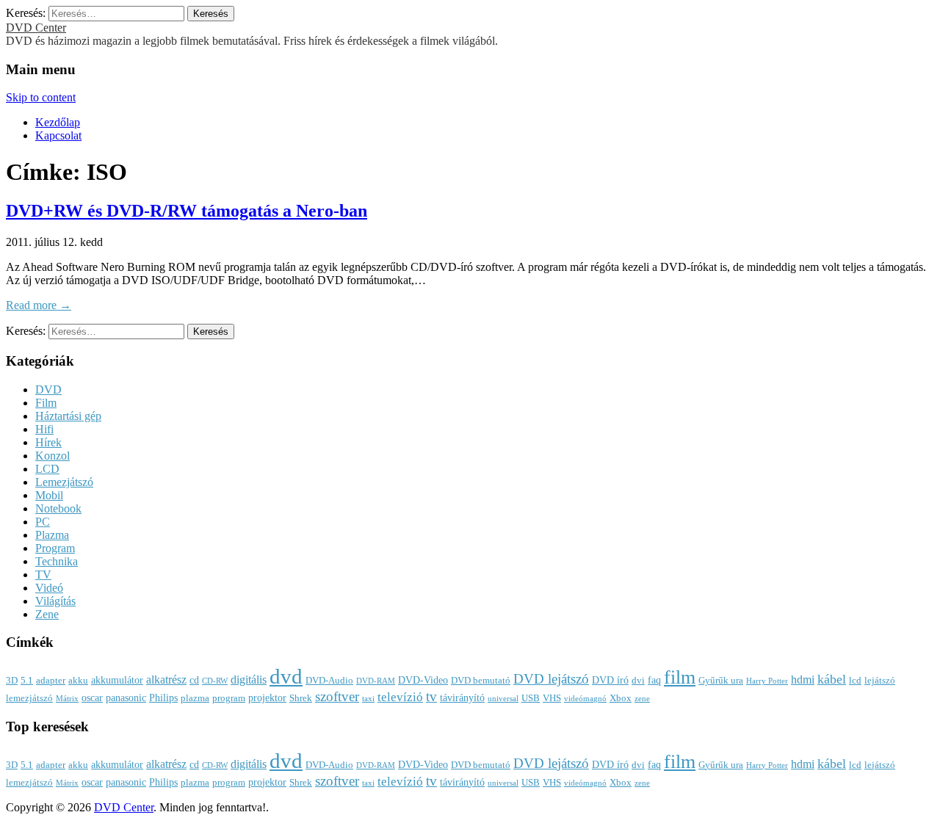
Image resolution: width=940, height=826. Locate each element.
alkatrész (166, 679)
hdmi (802, 679)
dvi (638, 680)
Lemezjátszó (64, 482)
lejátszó (879, 680)
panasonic (126, 697)
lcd (855, 680)
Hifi (44, 429)
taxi (368, 699)
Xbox (621, 698)
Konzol (52, 455)
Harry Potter (767, 681)
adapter (50, 680)
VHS (552, 698)
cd (194, 680)
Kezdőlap (57, 122)
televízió (400, 697)
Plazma (52, 535)
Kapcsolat (58, 135)
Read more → (38, 305)
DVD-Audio (329, 680)
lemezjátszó (29, 698)
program (228, 698)
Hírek (48, 442)
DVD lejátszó (551, 678)
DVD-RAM (375, 681)
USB (530, 698)
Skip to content (41, 97)
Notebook (58, 508)
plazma (195, 698)
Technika (56, 561)
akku (78, 680)
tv (431, 696)
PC (42, 521)
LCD (47, 469)
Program (55, 548)
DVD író (610, 680)
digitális (249, 679)
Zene (47, 614)
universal (503, 699)
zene (642, 699)
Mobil (49, 495)
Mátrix (67, 699)
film (679, 677)
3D (12, 680)
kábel (831, 679)
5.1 (27, 680)
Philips (163, 697)
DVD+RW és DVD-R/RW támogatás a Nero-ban (186, 210)
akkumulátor (117, 680)
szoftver (337, 696)
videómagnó (585, 699)
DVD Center (36, 27)
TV (43, 574)
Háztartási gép (68, 416)
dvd (286, 676)
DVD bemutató (480, 680)
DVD (48, 389)
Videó (49, 588)
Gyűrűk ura (720, 680)
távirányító (462, 697)
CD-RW (215, 681)
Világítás (55, 601)
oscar (92, 697)
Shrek (300, 698)
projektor (267, 697)
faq (654, 680)
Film (46, 402)
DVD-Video (423, 680)
